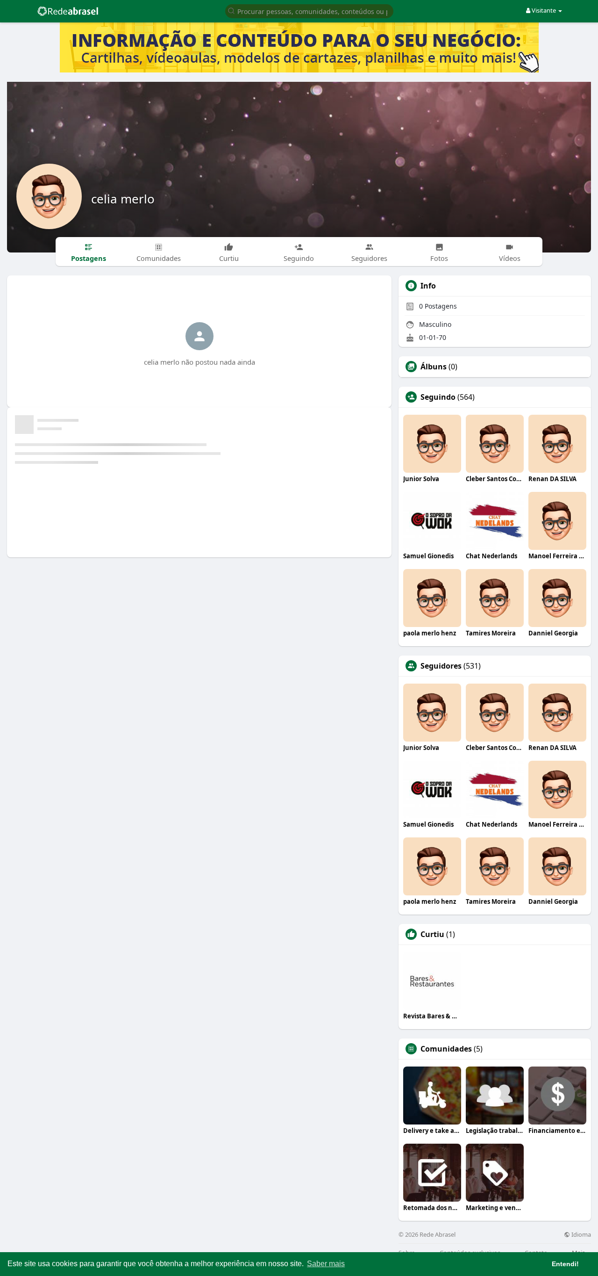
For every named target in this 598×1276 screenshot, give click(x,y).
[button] (309, 10)
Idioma (580, 1235)
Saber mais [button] (326, 1264)
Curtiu (432, 934)
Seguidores (441, 666)
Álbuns (433, 366)
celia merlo (123, 198)
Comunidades (446, 1049)
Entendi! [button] (565, 1264)
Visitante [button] (543, 10)
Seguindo (438, 397)
